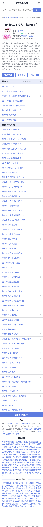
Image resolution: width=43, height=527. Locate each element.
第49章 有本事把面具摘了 (12, 358)
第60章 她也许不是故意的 (12, 410)
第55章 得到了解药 (9, 386)
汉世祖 (15, 486)
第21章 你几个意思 (9, 225)
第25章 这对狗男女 (9, 244)
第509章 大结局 (27, 36)
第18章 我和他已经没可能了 (13, 210)
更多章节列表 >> (21, 415)
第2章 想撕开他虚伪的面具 (12, 134)
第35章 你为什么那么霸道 (12, 291)
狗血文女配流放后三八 (31, 447)
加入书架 (35, 75)
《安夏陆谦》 (7, 483)
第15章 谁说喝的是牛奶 (11, 196)
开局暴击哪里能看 (29, 467)
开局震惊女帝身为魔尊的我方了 (23, 506)
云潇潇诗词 (15, 449)
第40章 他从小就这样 (10, 315)
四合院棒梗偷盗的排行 (30, 455)
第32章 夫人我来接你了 (11, 277)
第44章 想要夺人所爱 (10, 334)
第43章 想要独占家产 (10, 329)
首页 (39, 3)
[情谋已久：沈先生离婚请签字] (7, 34)
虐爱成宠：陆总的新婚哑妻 (23, 501)
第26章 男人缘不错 (9, 248)
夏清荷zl (26, 462)
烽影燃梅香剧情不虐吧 (11, 442)
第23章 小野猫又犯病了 (11, 234)
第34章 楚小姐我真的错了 (12, 286)
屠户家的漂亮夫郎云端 (13, 467)
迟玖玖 (20, 31)
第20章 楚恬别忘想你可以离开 (14, 220)
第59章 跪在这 (7, 405)
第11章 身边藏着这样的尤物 (13, 177)
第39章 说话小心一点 (10, 310)
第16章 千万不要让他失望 (12, 201)
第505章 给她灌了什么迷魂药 (13, 106)
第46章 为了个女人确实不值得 (14, 344)
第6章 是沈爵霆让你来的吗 (12, 153)
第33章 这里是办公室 (10, 282)
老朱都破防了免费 (27, 442)
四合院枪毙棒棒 (15, 447)
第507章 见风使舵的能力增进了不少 (16, 96)
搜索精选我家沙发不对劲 (22, 452)
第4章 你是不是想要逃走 (11, 144)
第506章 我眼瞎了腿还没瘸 (12, 101)
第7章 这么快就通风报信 (11, 158)
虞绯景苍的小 (18, 462)
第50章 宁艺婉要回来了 (11, 363)
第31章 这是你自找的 (10, 272)
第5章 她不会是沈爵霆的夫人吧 (14, 149)
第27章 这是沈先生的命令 (12, 253)
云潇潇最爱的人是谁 (15, 473)
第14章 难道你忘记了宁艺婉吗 (14, 191)
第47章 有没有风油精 (10, 348)
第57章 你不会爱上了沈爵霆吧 (14, 396)
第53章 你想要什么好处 (11, 377)
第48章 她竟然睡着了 (10, 353)
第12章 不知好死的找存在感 (13, 182)
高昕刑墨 (9, 486)
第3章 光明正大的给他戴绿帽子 (14, 139)
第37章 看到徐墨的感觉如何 (13, 301)
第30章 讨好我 (7, 267)
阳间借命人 (20, 488)
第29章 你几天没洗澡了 (11, 263)
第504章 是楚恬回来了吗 (11, 110)
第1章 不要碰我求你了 (10, 130)
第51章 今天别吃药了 (10, 367)
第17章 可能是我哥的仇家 (12, 206)
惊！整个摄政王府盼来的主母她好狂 (26, 491)
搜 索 (37, 10)
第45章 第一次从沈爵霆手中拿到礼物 (16, 339)
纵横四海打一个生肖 (24, 444)
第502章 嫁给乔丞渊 (10, 120)
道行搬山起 (17, 483)
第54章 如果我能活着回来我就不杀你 (16, 382)
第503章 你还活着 (9, 115)
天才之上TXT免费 (23, 465)
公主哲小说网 (9, 17)
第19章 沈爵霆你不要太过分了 (14, 215)
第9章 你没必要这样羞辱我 (12, 168)
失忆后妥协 (17, 455)
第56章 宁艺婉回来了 (10, 391)
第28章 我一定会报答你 (11, 258)
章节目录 (21, 75)
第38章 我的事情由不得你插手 (14, 306)
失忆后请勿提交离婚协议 (29, 449)
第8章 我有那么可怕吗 (10, 163)
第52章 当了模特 (8, 372)
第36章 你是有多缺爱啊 (11, 296)
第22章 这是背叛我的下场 (12, 229)
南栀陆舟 (12, 488)
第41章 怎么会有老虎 (10, 320)
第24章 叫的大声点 (9, 239)
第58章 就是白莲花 (9, 401)
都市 (18, 17)
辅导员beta (6, 449)
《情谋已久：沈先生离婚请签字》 (19, 424)
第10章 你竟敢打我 (9, 172)
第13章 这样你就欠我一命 (12, 187)
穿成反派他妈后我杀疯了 (15, 498)
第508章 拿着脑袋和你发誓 (12, 91)
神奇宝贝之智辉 (10, 496)
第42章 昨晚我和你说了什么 (13, 325)
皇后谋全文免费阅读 (14, 460)
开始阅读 (8, 75)
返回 (4, 3)
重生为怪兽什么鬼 (9, 493)
